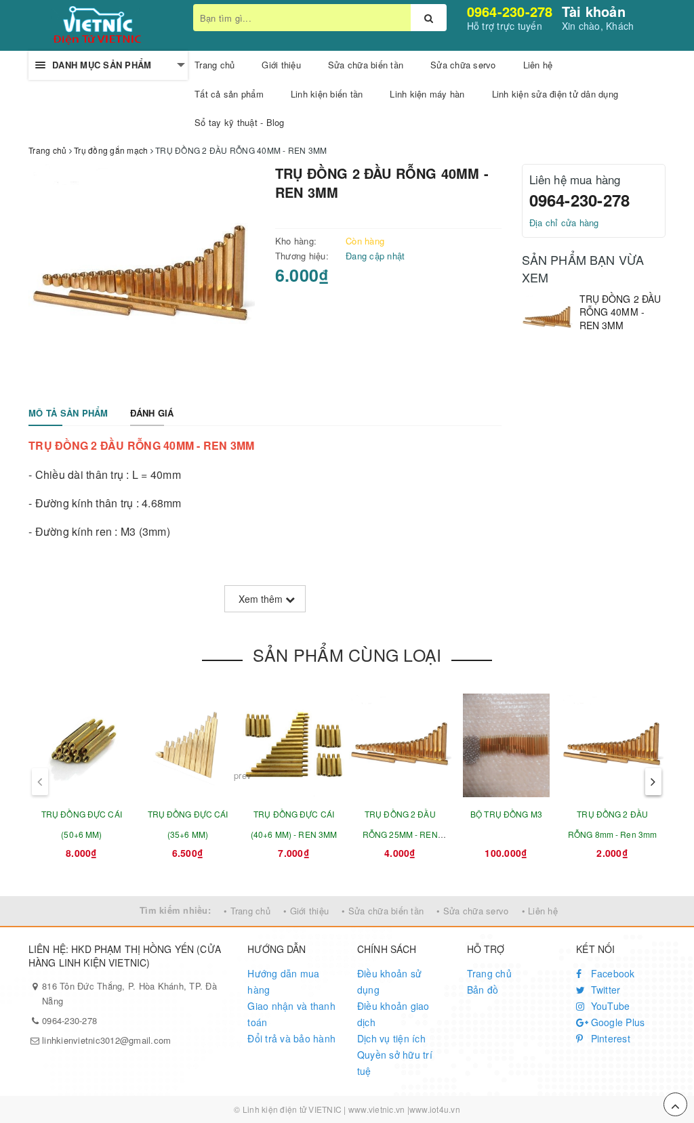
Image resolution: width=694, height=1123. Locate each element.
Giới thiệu (281, 64)
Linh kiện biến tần (327, 93)
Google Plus (616, 1022)
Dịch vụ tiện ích (391, 1038)
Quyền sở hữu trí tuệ (394, 1063)
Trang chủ (214, 64)
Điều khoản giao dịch (393, 1014)
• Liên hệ (540, 910)
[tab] (68, 413)
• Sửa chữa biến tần (383, 910)
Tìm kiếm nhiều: (175, 910)
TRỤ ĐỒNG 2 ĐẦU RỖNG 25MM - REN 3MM (400, 834)
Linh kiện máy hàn (427, 93)
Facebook (611, 973)
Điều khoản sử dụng (389, 981)
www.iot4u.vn (434, 1109)
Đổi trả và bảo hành (291, 1038)
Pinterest (609, 1038)
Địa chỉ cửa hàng (564, 222)
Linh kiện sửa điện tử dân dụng (555, 93)
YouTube (609, 1006)
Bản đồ (483, 989)
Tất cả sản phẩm (229, 93)
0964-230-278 (510, 11)
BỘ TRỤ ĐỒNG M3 (506, 814)
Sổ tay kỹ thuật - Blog (240, 122)
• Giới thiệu (306, 910)
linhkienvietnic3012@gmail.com (106, 1040)
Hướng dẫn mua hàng (283, 981)
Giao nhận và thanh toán (291, 1014)
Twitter (604, 989)
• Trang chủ (247, 910)
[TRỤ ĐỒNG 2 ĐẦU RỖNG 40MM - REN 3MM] (547, 318)
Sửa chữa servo (463, 64)
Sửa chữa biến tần (365, 64)
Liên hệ (538, 64)
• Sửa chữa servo (472, 910)
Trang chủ (489, 973)
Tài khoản (594, 11)
